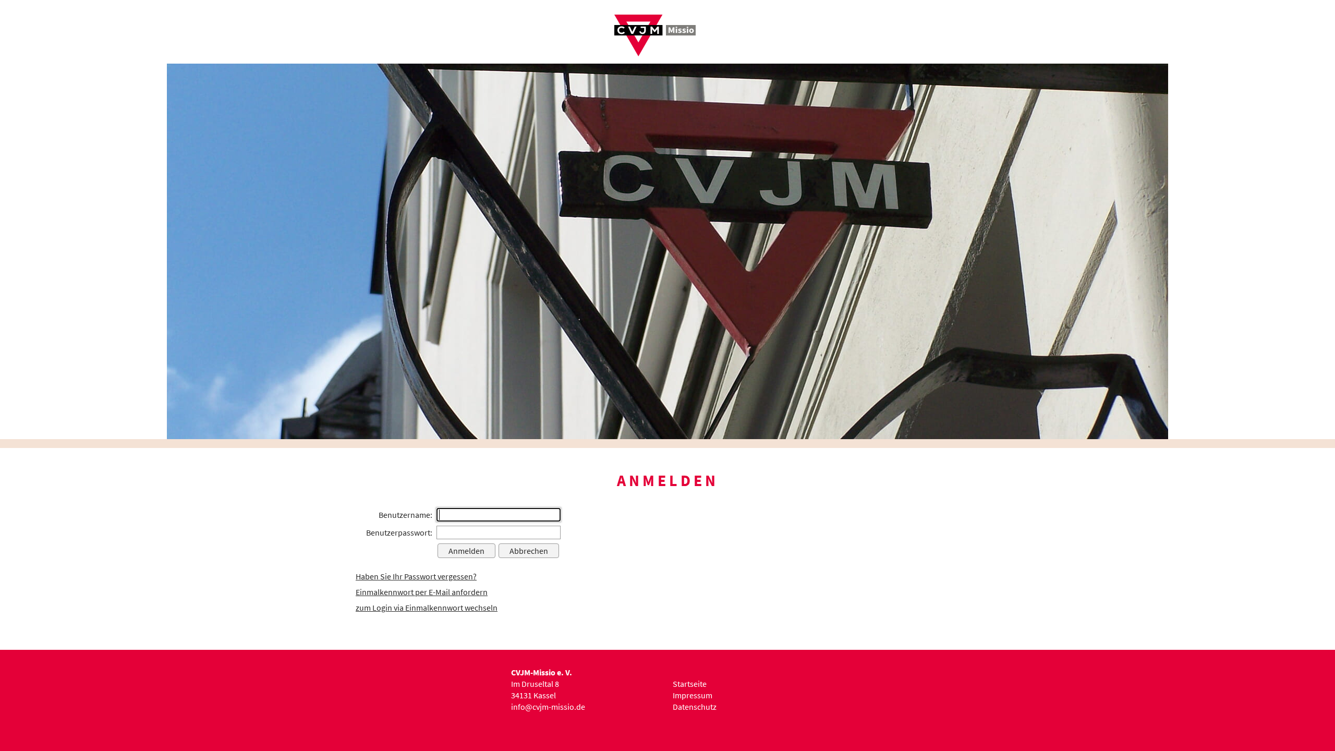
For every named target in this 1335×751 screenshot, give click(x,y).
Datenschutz (695, 706)
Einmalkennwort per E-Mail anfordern (422, 592)
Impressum (692, 695)
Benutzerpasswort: (399, 532)
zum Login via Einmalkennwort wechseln (426, 607)
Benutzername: (405, 515)
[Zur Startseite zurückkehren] (655, 20)
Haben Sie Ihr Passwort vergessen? (416, 576)
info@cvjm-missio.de (548, 706)
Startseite (690, 684)
